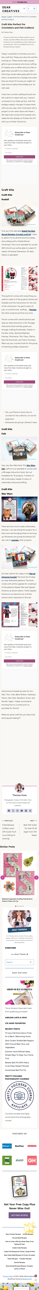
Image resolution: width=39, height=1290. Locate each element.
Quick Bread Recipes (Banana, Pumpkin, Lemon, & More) (19, 1267)
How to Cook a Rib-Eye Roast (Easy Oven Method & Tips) (19, 1243)
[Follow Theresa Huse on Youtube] (22, 811)
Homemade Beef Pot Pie (15, 1070)
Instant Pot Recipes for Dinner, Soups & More (19, 1251)
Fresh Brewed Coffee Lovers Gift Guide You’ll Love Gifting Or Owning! (9, 830)
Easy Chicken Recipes (13, 1234)
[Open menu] (24, 8)
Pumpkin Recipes (25, 1259)
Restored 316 (27, 1279)
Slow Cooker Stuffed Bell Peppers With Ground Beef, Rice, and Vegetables (19, 1044)
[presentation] (19, 874)
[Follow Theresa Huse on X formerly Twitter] (13, 811)
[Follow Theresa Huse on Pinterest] (26, 811)
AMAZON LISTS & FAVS (16, 1017)
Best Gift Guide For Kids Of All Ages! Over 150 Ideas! (30, 828)
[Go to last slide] (2, 877)
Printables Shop (22, 2)
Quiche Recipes (19, 1262)
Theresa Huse (8, 32)
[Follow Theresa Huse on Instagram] (17, 811)
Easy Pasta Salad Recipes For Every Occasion (19, 1255)
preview (15, 540)
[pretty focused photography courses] (19, 1095)
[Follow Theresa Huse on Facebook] (9, 811)
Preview (32, 309)
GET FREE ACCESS (19, 1215)
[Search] (30, 962)
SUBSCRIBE (10, 948)
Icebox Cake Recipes (19, 1248)
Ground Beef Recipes (19, 1238)
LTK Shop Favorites (15, 1023)
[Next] (36, 877)
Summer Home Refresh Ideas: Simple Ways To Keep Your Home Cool (19, 1055)
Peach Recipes (13, 1259)
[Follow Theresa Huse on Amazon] (30, 811)
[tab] (15, 906)
